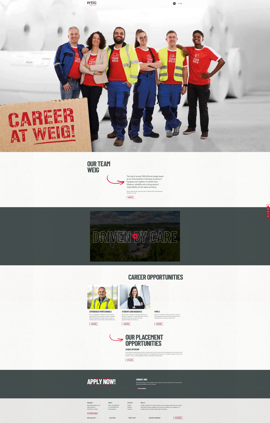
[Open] (174, 3)
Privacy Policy (132, 418)
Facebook (129, 407)
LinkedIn (129, 405)
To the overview (142, 388)
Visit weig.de (178, 418)
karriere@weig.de (112, 409)
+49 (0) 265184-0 (115, 405)
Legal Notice (112, 418)
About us (130, 197)
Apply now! (130, 360)
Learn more (94, 324)
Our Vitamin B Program (92, 413)
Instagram (129, 409)
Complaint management (154, 418)
